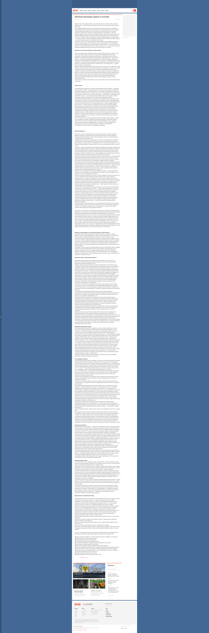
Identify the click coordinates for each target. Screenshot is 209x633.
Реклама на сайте (125, 37)
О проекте (74, 630)
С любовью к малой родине (96, 590)
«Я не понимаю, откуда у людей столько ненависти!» (88, 573)
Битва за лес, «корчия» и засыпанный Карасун (78, 591)
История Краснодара (94, 612)
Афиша (81, 10)
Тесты (107, 610)
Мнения (89, 10)
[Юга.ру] (75, 10)
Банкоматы (83, 614)
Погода (102, 10)
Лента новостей (110, 595)
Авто (107, 608)
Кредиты (83, 612)
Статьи (98, 10)
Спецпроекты (108, 614)
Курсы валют (84, 613)
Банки (85, 10)
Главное (76, 608)
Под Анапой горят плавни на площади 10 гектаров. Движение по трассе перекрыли (113, 582)
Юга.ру (84, 603)
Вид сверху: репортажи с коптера (96, 610)
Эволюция (108, 613)
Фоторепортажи (109, 616)
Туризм (92, 608)
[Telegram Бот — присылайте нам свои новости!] (111, 606)
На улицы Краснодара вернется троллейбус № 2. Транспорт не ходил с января (113, 575)
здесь (82, 622)
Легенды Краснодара (94, 611)
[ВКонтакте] (106, 606)
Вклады (83, 611)
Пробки (107, 10)
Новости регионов (112, 569)
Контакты (85, 630)
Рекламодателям (80, 630)
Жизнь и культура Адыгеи (95, 613)
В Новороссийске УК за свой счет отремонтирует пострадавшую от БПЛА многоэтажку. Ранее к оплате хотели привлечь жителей (113, 590)
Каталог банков (84, 610)
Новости (94, 10)
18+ (132, 10)
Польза (107, 611)
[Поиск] (135, 10)
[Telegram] (108, 606)
